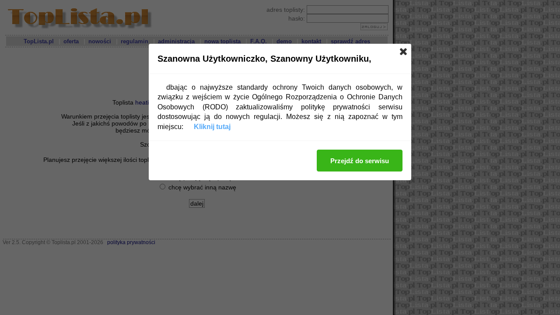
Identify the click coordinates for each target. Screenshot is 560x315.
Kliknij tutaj (212, 126)
